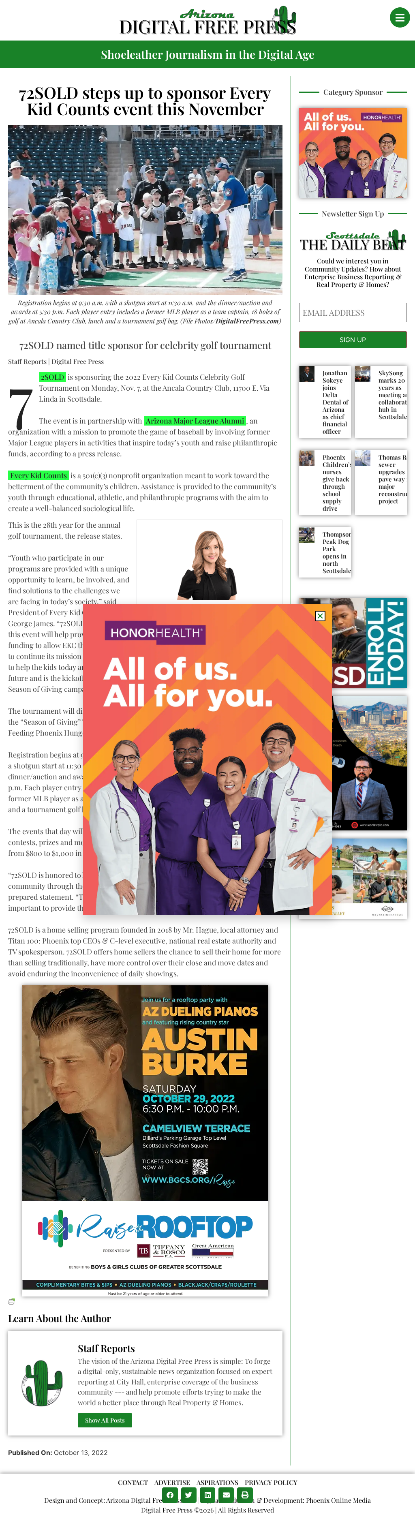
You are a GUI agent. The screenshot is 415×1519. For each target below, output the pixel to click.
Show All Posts (105, 1420)
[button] (170, 1495)
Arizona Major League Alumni (195, 421)
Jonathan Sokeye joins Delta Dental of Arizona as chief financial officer (335, 402)
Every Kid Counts (38, 475)
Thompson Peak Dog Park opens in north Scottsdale (337, 552)
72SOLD (51, 377)
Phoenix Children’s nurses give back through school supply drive (338, 482)
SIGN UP (353, 340)
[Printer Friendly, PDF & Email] (11, 1300)
